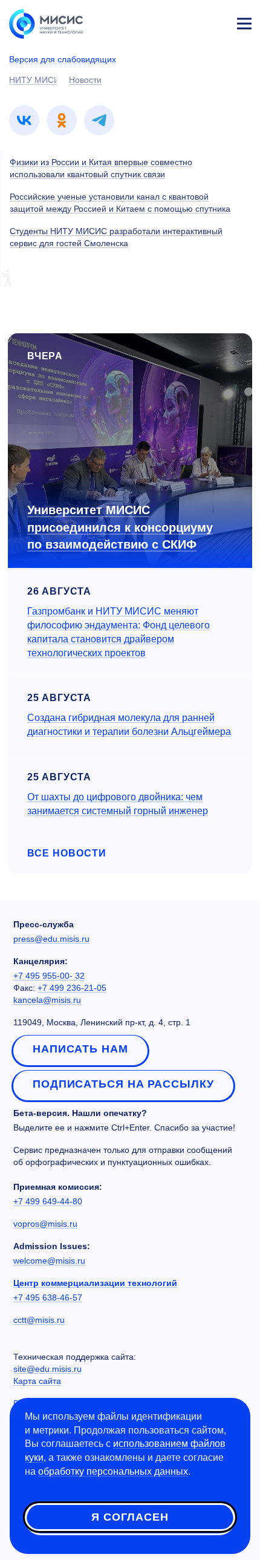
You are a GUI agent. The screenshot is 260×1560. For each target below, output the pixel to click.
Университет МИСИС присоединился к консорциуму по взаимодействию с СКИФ (120, 527)
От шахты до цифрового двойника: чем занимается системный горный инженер (117, 804)
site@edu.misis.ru (47, 1369)
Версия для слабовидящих (62, 59)
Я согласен (130, 1517)
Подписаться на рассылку (123, 1084)
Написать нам (80, 1049)
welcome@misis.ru (49, 1260)
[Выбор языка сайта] (187, 20)
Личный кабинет (215, 22)
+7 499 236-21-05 (71, 988)
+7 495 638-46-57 (47, 1297)
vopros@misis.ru (45, 1224)
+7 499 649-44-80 (47, 1201)
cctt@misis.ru (39, 1320)
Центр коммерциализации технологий (95, 1283)
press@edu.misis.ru (51, 939)
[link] (24, 120)
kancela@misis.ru (47, 1000)
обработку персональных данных (113, 1471)
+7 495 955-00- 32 (49, 976)
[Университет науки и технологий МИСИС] (46, 23)
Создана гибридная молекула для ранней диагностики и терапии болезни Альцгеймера (129, 725)
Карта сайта (37, 1381)
